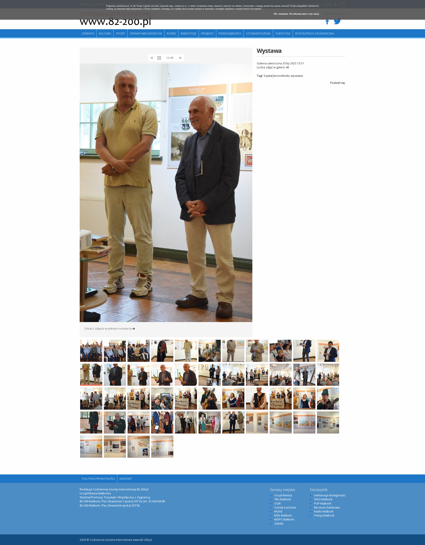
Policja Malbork (324, 515)
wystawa (297, 76)
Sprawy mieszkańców (146, 33)
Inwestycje (188, 33)
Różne (171, 33)
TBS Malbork (282, 499)
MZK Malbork (283, 515)
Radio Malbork (324, 511)
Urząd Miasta (283, 495)
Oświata (88, 33)
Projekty (207, 33)
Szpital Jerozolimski (277, 76)
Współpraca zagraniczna (314, 33)
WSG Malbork (323, 499)
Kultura (105, 33)
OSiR (277, 503)
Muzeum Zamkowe (327, 507)
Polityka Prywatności (98, 479)
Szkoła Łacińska (285, 507)
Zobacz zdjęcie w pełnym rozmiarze (108, 328)
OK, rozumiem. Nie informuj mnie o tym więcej (296, 14)
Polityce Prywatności (252, 9)
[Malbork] (115, 20)
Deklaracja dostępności (329, 495)
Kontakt (126, 479)
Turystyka (282, 33)
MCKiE (278, 511)
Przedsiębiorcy (229, 33)
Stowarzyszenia (258, 33)
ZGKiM (278, 524)
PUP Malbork (322, 503)
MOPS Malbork (284, 519)
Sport (120, 33)
